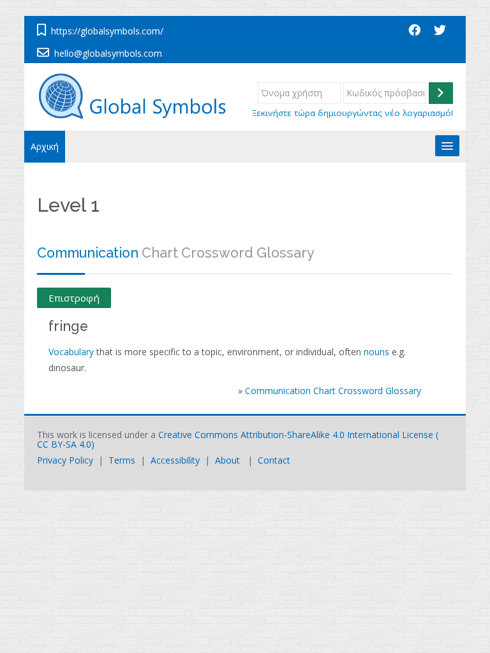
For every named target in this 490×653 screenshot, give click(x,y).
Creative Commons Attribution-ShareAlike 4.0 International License (295, 434)
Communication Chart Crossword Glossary (333, 391)
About (227, 460)
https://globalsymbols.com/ (107, 31)
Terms (121, 460)
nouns (376, 352)
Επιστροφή (74, 297)
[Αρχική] (138, 96)
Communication (87, 253)
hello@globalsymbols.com (108, 53)
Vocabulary (71, 352)
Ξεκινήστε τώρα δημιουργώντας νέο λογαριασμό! (352, 113)
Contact (274, 460)
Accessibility (175, 460)
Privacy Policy (65, 460)
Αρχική (45, 146)
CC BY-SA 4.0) (65, 444)
